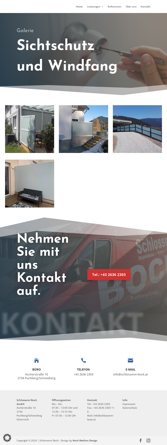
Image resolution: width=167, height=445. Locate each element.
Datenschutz (129, 407)
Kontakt (145, 6)
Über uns (131, 6)
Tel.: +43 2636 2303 (109, 274)
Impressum (128, 404)
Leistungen (93, 6)
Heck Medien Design (85, 440)
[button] (7, 438)
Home (79, 6)
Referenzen (114, 6)
